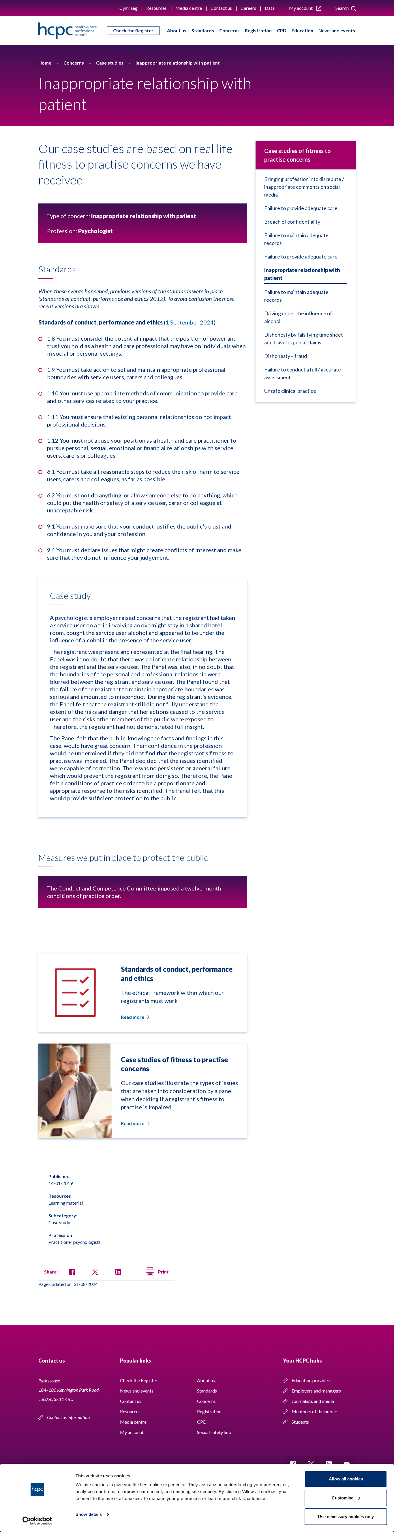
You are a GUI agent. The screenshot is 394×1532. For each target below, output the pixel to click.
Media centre (188, 8)
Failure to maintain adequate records (296, 239)
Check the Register (133, 30)
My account (301, 8)
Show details (89, 1514)
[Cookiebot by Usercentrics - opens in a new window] (37, 1520)
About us (176, 30)
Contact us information (69, 1417)
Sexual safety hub (214, 1432)
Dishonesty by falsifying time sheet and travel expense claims (303, 338)
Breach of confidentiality (292, 221)
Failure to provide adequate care (300, 208)
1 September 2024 (190, 322)
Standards (203, 30)
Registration (258, 30)
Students (300, 1422)
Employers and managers (316, 1390)
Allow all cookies (346, 1478)
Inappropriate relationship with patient (302, 274)
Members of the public (314, 1411)
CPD (281, 30)
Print (163, 1271)
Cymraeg (128, 8)
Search (342, 8)
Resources (156, 8)
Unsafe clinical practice (290, 391)
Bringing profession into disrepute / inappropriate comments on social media (304, 187)
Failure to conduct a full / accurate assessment (302, 373)
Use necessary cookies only (346, 1516)
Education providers (311, 1380)
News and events (336, 30)
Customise (342, 1497)
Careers (248, 8)
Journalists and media (313, 1401)
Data (270, 8)
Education (302, 30)
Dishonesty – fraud (285, 356)
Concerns (229, 30)
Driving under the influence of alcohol (298, 317)
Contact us (221, 8)
